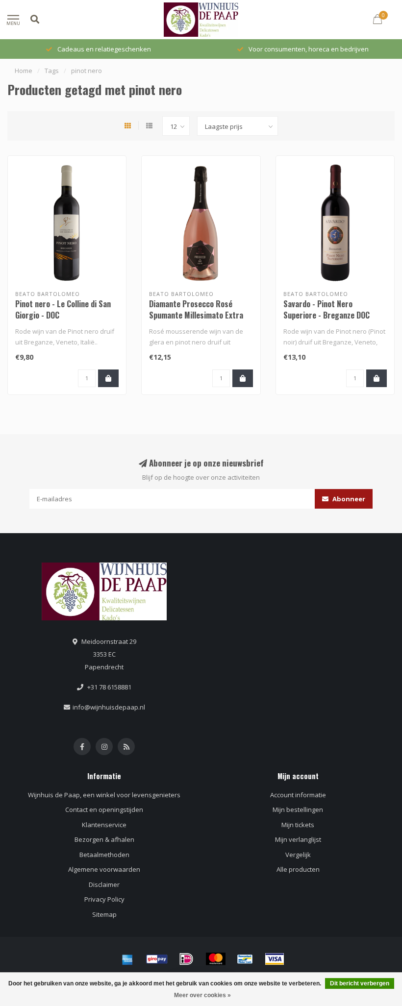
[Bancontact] (245, 959)
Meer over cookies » (202, 995)
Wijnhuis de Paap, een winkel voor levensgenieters (104, 794)
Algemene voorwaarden (104, 869)
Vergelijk (298, 854)
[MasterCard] (215, 959)
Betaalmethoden (104, 854)
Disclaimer (104, 884)
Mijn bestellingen (298, 809)
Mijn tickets (297, 824)
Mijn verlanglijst (298, 839)
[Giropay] (157, 959)
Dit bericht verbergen (359, 983)
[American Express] (127, 959)
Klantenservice (104, 824)
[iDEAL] (186, 959)
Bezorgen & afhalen (104, 839)
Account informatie (298, 794)
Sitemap (104, 914)
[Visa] (274, 959)
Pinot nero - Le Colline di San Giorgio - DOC (63, 309)
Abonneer (348, 498)
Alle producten (298, 869)
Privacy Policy (104, 899)
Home (23, 70)
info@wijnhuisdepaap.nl (109, 707)
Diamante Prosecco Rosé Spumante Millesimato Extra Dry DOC (196, 315)
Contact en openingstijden (104, 809)
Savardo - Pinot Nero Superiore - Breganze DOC (326, 309)
